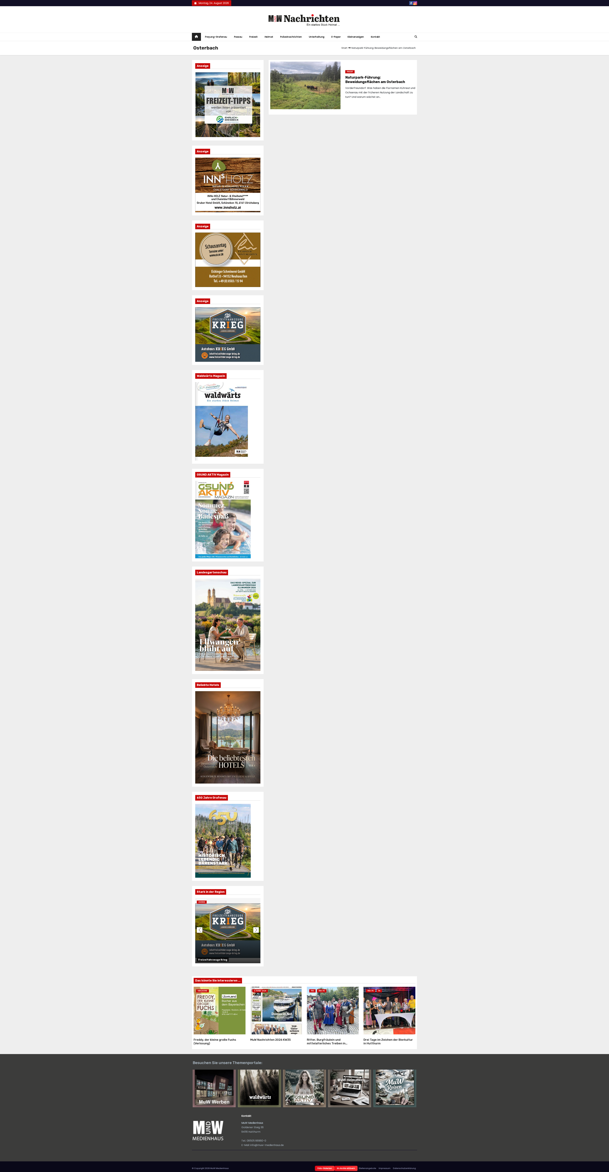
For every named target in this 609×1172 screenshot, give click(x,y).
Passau (238, 36)
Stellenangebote (367, 1168)
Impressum (384, 1168)
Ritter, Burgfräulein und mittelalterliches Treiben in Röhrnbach (326, 1043)
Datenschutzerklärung (404, 1168)
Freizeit (253, 36)
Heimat (269, 36)
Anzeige (202, 902)
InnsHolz (203, 959)
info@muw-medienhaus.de (267, 1145)
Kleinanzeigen (356, 36)
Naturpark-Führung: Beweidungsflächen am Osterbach (375, 79)
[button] (416, 37)
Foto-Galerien (325, 1168)
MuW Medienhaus (219, 1168)
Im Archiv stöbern (346, 1168)
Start (344, 48)
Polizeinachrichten (291, 36)
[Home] (196, 37)
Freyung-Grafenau (216, 36)
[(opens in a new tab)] (276, 1010)
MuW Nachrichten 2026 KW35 (270, 1040)
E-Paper (336, 36)
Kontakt (375, 36)
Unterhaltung (316, 36)
